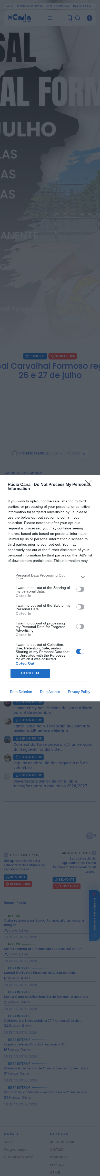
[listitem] (50, 577)
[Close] (90, 485)
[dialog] (50, 588)
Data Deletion (21, 692)
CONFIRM (30, 673)
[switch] (80, 589)
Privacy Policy (79, 692)
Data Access (50, 692)
